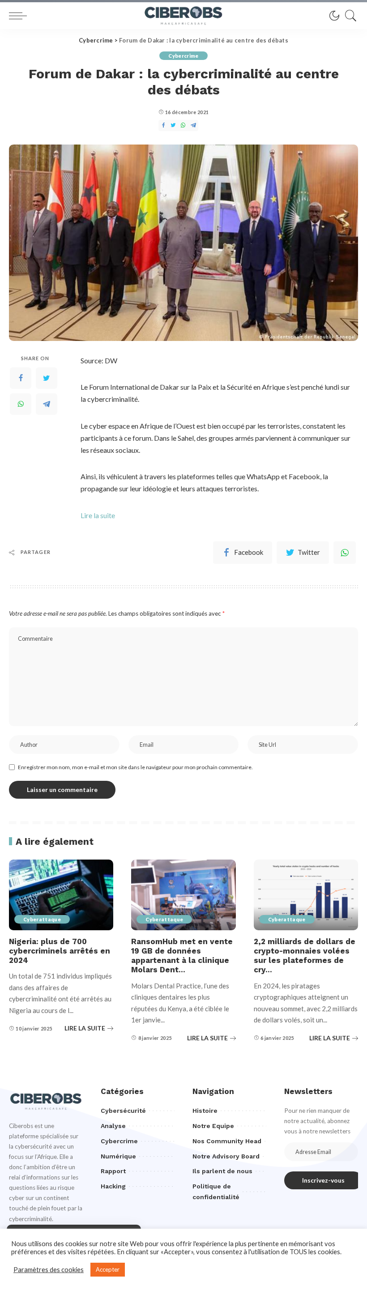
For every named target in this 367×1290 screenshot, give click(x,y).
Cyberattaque (42, 919)
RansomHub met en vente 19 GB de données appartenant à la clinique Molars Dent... (182, 956)
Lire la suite (98, 515)
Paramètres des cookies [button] (48, 1269)
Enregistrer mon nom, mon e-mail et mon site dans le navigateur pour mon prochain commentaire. (135, 767)
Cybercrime (183, 56)
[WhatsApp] (344, 552)
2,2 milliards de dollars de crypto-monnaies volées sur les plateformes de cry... (304, 956)
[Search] (348, 15)
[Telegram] (46, 404)
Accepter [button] (107, 1269)
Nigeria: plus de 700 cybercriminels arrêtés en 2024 (59, 951)
